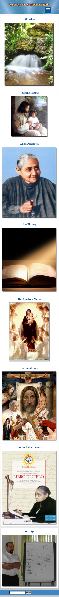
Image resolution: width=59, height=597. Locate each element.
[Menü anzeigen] (48, 10)
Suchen (28, 592)
